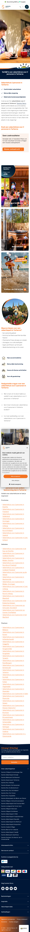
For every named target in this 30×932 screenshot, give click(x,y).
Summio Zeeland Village (8, 827)
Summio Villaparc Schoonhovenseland (12, 801)
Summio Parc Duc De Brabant (9, 790)
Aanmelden (14, 762)
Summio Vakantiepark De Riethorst (11, 821)
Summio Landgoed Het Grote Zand (11, 806)
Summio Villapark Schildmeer (9, 811)
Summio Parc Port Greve (8, 793)
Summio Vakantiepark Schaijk (9, 774)
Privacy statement (22, 919)
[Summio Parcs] (9, 7)
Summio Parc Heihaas (7, 782)
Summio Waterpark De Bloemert (10, 777)
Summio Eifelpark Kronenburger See (11, 772)
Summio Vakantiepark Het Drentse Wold (12, 803)
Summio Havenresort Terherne (10, 780)
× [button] (27, 447)
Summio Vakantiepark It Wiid (9, 814)
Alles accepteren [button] (15, 476)
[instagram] (2, 888)
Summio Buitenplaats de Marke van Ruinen (13, 798)
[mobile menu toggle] (27, 7)
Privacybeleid (5, 472)
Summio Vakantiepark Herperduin (11, 824)
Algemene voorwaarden (8, 919)
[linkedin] (11, 888)
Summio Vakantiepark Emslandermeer (12, 816)
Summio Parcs (21, 103)
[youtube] (15, 888)
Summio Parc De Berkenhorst (9, 788)
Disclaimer (4, 921)
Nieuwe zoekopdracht (12, 149)
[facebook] (7, 888)
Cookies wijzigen (13, 921)
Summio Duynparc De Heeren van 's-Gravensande (11, 838)
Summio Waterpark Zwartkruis (10, 834)
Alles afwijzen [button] (15, 480)
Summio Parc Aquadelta (8, 795)
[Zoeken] (23, 7)
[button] (15, 484)
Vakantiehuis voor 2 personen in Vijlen (15, 693)
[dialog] (15, 466)
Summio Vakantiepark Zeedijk (9, 832)
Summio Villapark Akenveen (9, 808)
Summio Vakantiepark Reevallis (10, 819)
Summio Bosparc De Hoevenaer (10, 785)
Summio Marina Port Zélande (9, 829)
